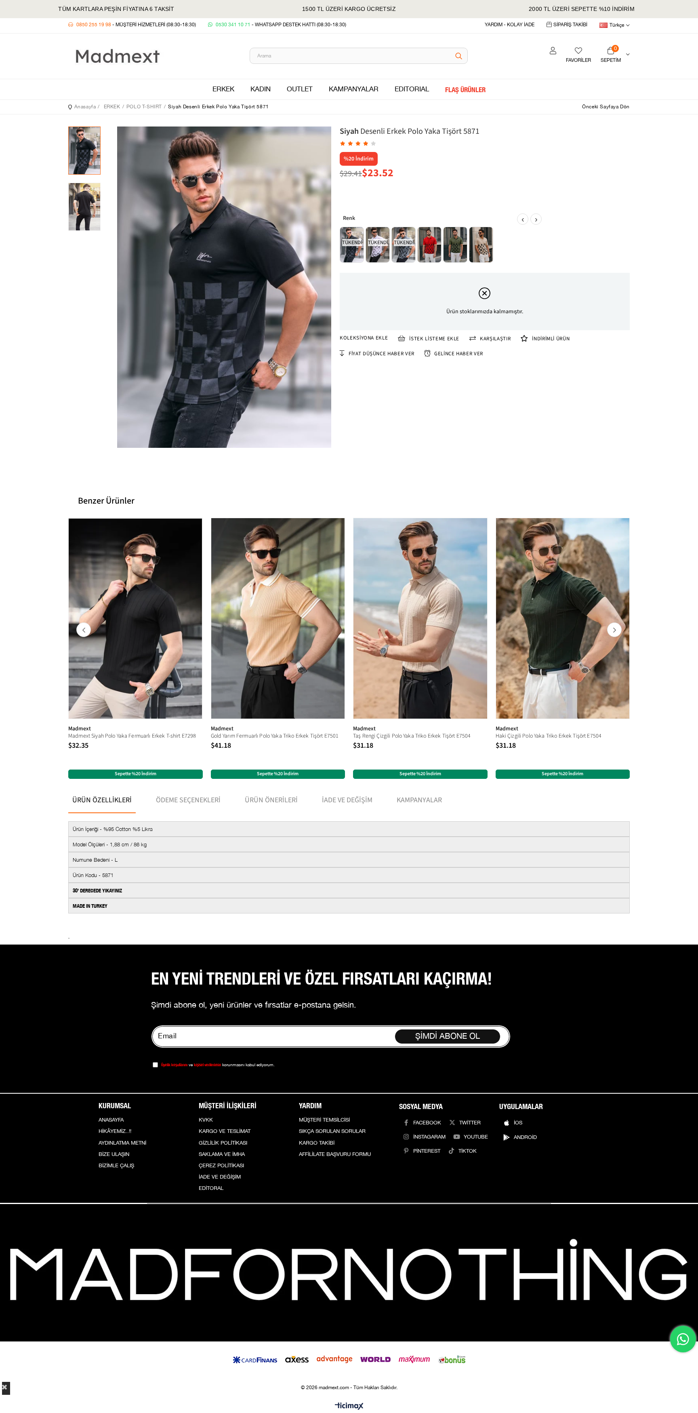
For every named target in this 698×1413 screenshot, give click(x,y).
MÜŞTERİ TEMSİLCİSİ (324, 1120)
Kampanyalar (419, 800)
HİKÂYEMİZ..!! (115, 1131)
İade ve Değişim (347, 800)
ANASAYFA (111, 1120)
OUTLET (300, 89)
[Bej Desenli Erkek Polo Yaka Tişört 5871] (481, 244)
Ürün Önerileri (271, 800)
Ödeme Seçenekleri (188, 800)
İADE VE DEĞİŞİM (220, 1177)
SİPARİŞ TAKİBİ (570, 25)
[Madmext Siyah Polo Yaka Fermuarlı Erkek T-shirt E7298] (135, 618)
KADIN (260, 89)
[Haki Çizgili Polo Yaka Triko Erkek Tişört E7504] (563, 618)
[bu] (349, 1272)
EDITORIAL (412, 89)
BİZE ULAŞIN (114, 1154)
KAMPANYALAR (353, 89)
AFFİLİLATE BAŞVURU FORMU (335, 1154)
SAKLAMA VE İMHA (222, 1154)
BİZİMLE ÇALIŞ (116, 1165)
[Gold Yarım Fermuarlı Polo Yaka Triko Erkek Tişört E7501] (278, 618)
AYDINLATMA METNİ (122, 1143)
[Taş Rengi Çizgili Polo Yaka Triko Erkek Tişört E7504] (420, 618)
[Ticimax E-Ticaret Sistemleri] (349, 1406)
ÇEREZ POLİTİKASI (221, 1165)
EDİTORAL (211, 1188)
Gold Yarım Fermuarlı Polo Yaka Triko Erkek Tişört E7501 (275, 736)
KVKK (206, 1120)
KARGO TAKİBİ (316, 1143)
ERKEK (223, 89)
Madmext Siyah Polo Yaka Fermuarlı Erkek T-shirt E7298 (132, 736)
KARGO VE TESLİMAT (224, 1131)
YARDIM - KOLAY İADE (509, 25)
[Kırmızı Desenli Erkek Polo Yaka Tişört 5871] (429, 244)
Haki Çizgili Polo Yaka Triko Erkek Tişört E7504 (549, 736)
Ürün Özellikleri (102, 800)
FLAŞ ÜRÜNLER (465, 89)
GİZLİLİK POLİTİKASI (223, 1143)
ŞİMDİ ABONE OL (447, 1036)
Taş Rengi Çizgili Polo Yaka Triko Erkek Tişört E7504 (412, 736)
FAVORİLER (578, 60)
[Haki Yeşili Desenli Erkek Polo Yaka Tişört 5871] (455, 244)
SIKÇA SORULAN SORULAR (332, 1131)
